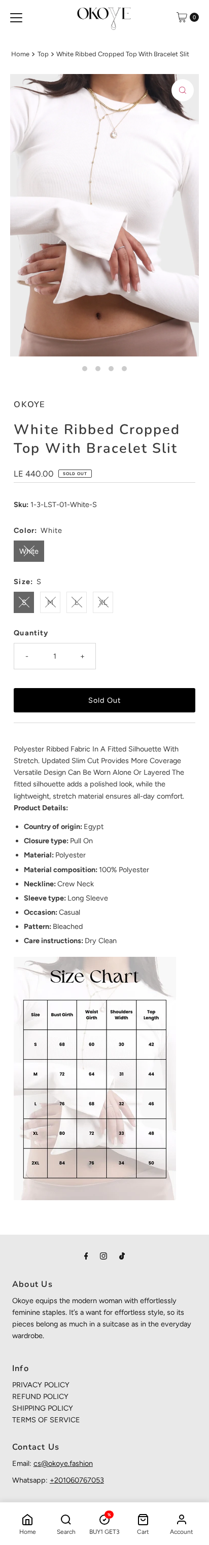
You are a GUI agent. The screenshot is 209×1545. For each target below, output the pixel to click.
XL (103, 602)
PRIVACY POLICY (40, 1384)
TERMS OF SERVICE (46, 1419)
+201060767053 (77, 1480)
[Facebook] (86, 1256)
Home (20, 54)
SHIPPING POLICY (42, 1408)
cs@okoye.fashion (63, 1463)
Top (43, 54)
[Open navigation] (16, 17)
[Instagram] (103, 1256)
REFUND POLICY (40, 1396)
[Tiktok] (122, 1256)
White (29, 551)
